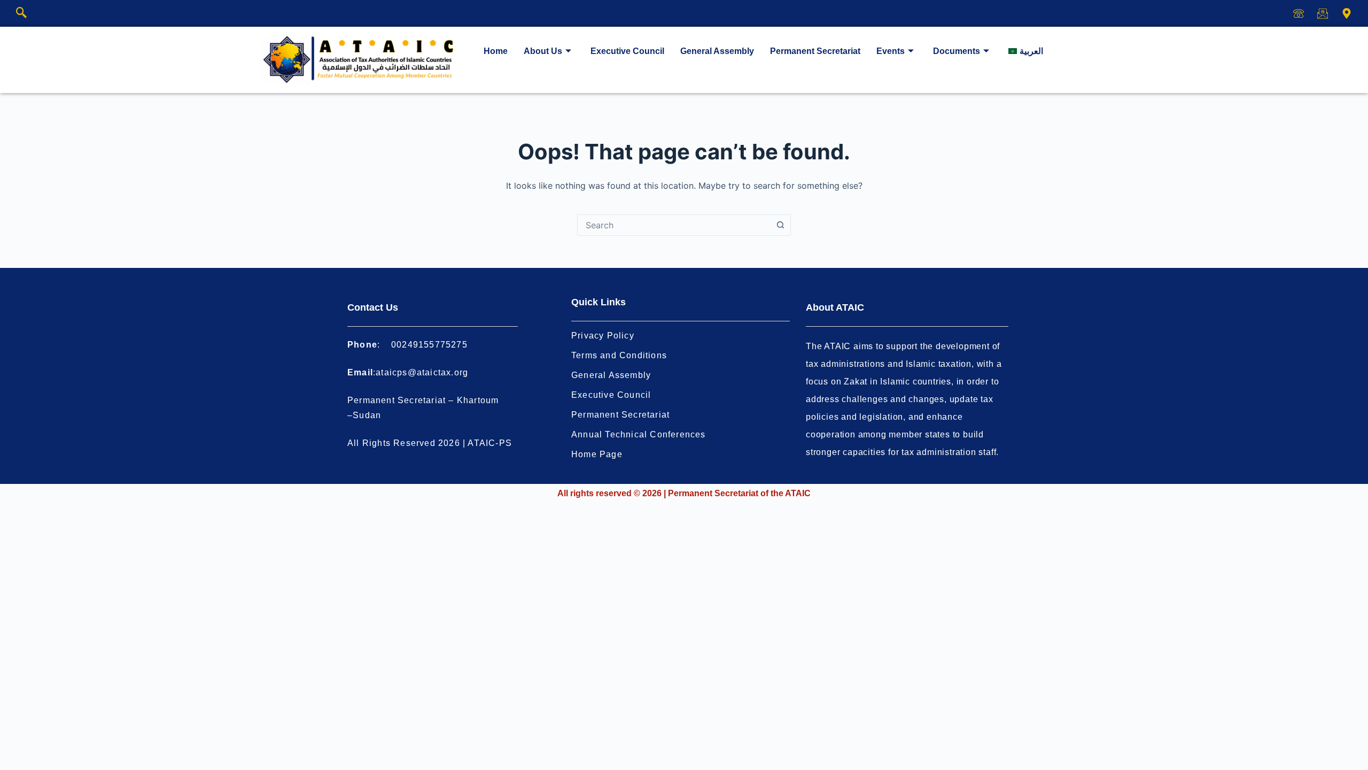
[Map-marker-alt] (1346, 13)
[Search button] (780, 225)
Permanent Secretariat (815, 51)
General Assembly (717, 51)
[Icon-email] (1322, 13)
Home (496, 51)
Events (890, 51)
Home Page (597, 454)
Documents (956, 51)
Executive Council (627, 51)
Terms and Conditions (619, 355)
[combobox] (674, 225)
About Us (543, 51)
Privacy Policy (602, 335)
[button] (21, 13)
